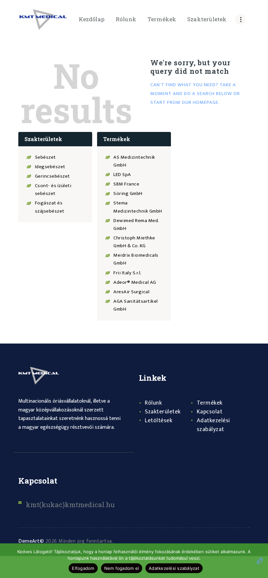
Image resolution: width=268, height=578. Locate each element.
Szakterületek (163, 412)
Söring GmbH (127, 193)
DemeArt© (31, 541)
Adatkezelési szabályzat (213, 425)
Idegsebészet (50, 167)
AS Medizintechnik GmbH (134, 161)
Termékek (210, 403)
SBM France (126, 184)
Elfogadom (83, 568)
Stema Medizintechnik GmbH (137, 207)
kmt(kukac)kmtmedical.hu (70, 504)
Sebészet (45, 157)
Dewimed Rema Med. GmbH (136, 225)
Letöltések (158, 420)
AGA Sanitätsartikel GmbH (135, 305)
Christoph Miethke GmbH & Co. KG (134, 242)
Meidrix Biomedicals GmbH (136, 259)
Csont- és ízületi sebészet (53, 190)
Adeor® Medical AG (134, 282)
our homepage (200, 102)
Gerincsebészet (52, 176)
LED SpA (122, 174)
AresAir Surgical (131, 292)
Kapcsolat (210, 412)
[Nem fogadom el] (260, 560)
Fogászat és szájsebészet (49, 207)
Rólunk (153, 403)
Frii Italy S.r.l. (127, 273)
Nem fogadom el (121, 568)
